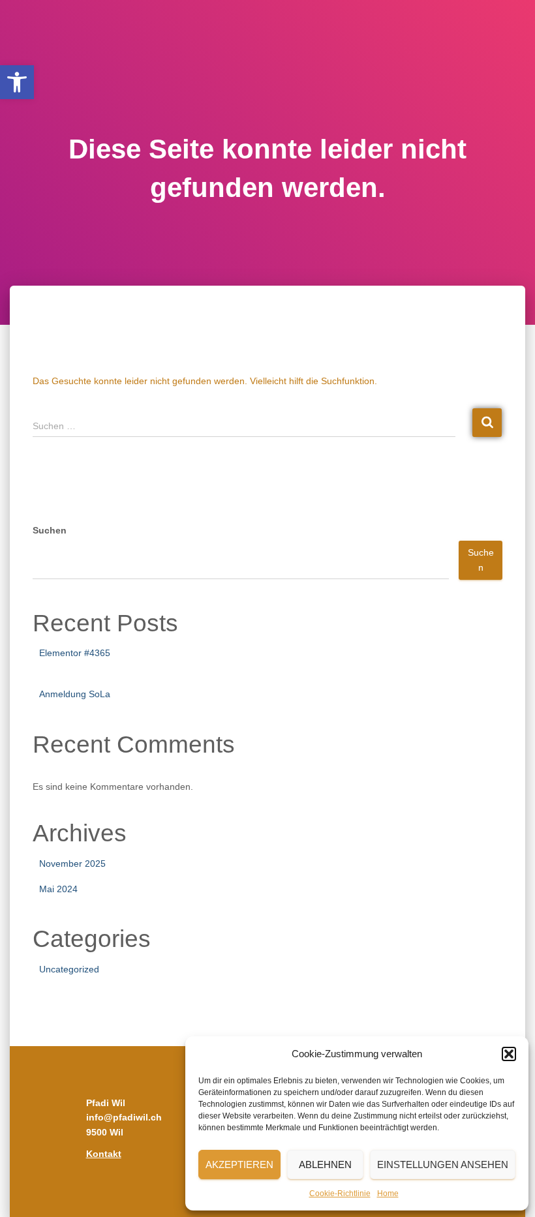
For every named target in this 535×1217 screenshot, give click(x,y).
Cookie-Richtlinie (340, 1193)
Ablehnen (325, 1164)
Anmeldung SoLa (74, 694)
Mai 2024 (58, 889)
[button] (17, 82)
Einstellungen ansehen (442, 1164)
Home (388, 1193)
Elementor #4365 (74, 653)
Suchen (50, 530)
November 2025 (72, 863)
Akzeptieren (239, 1164)
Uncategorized (69, 969)
